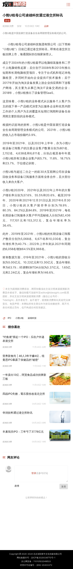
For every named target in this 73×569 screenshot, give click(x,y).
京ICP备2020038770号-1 (43, 557)
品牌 (46, 26)
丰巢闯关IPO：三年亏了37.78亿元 (23, 431)
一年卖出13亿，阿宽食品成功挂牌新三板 (24, 376)
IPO (9, 318)
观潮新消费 (7, 347)
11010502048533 (42, 561)
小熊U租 (19, 318)
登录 (33, 473)
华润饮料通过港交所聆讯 (17, 412)
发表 (63, 486)
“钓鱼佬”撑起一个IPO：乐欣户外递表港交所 (23, 338)
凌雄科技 (32, 318)
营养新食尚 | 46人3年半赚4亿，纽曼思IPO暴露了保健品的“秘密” (23, 357)
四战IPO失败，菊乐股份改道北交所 (24, 393)
